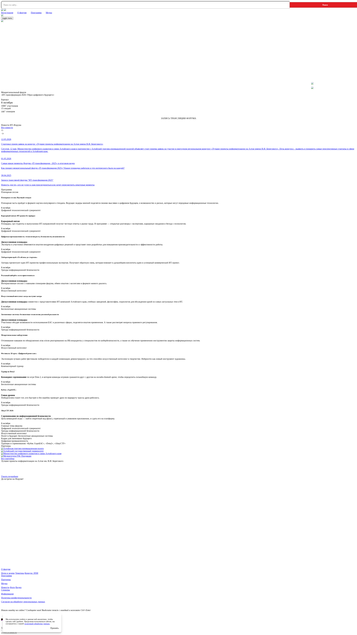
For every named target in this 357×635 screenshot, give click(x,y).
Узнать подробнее (9, 476)
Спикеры (5, 590)
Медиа (4, 583)
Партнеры (6, 579)
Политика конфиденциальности (16, 598)
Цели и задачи (8, 573)
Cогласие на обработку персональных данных (23, 601)
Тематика (19, 573)
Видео (18, 587)
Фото (12, 587)
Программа (6, 575)
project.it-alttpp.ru (9, 632)
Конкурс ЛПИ (31, 573)
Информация (7, 594)
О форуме (5, 569)
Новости (5, 587)
